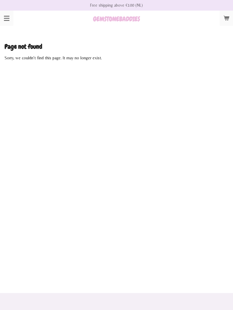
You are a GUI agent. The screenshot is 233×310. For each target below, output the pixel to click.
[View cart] (226, 18)
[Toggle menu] (6, 18)
